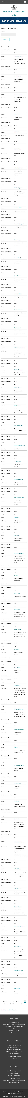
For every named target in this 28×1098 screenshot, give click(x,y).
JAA (14, 1028)
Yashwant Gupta (18, 946)
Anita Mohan (17, 869)
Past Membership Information (9, 1010)
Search (3, 31)
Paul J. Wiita (17, 593)
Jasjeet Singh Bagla (19, 553)
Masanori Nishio (18, 208)
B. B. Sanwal (17, 405)
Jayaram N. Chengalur (19, 926)
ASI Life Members (14, 1053)
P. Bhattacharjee (18, 168)
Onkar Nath (17, 685)
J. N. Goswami (17, 783)
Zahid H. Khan (17, 132)
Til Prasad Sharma (18, 709)
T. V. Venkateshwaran (19, 445)
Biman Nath (17, 988)
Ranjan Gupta (17, 629)
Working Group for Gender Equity (14, 1026)
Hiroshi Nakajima (18, 258)
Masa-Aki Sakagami (19, 224)
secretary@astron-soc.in (14, 1075)
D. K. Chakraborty (18, 369)
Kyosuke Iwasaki (18, 310)
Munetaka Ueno (18, 294)
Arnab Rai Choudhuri (19, 765)
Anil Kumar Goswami (19, 347)
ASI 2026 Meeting (14, 1030)
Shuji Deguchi (17, 327)
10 (13, 1003)
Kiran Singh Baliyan (19, 729)
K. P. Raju (16, 517)
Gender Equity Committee (14, 1049)
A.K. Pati (16, 575)
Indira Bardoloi (17, 888)
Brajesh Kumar (17, 906)
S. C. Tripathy (17, 667)
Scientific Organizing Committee (14, 1051)
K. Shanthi (16, 747)
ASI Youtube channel (14, 1022)
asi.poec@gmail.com (14, 1082)
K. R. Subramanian (18, 479)
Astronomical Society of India (18, 1096)
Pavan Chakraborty (18, 56)
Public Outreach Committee (14, 1047)
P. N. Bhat (16, 801)
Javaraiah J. (17, 535)
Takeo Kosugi (17, 240)
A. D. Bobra (16, 114)
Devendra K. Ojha (18, 425)
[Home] (14, 7)
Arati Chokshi (17, 76)
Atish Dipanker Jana (19, 497)
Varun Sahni (17, 609)
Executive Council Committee (14, 1045)
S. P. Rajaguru (17, 461)
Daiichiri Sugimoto (18, 188)
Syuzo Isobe (17, 276)
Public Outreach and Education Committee (14, 1024)
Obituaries (14, 1033)
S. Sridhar (16, 649)
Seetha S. (16, 819)
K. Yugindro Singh (18, 970)
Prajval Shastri (17, 387)
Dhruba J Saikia (18, 94)
